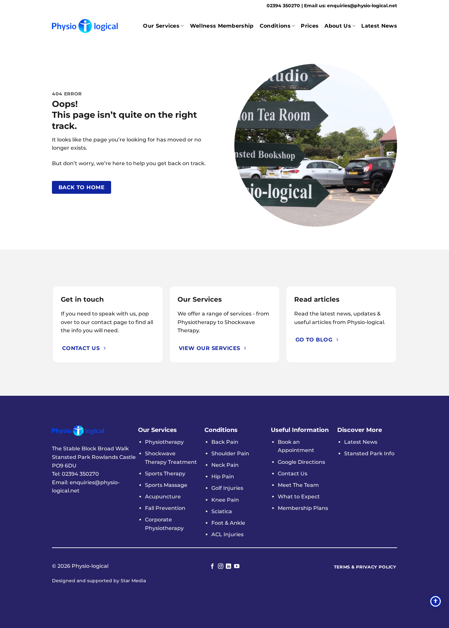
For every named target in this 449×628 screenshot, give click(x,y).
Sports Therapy (165, 473)
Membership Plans (303, 508)
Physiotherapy (164, 442)
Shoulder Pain (230, 453)
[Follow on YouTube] (236, 566)
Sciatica (221, 511)
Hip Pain (222, 476)
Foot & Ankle (228, 523)
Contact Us (292, 473)
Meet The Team (298, 485)
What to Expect (299, 496)
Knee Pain (225, 500)
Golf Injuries (227, 488)
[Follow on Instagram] (220, 566)
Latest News (379, 26)
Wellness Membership (222, 26)
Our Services (161, 26)
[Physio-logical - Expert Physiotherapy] (85, 26)
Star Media (133, 580)
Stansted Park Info (369, 453)
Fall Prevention (165, 508)
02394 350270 (284, 6)
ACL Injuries (227, 534)
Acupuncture (163, 496)
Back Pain (224, 442)
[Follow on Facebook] (212, 566)
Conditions (275, 26)
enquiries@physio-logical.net (362, 6)
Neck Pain (225, 465)
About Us (337, 26)
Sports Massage (166, 485)
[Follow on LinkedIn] (228, 566)
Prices (310, 26)
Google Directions (301, 462)
